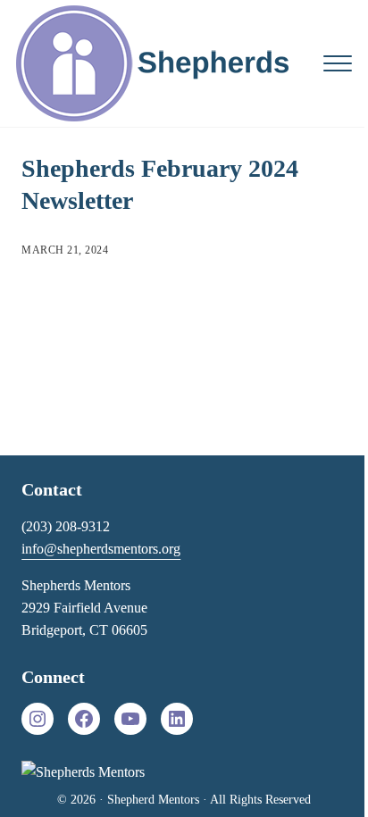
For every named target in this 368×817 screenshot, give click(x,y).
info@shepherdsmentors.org (100, 548)
